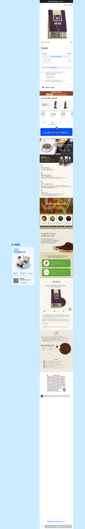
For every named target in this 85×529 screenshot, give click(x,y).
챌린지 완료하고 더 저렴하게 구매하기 (56, 521)
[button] (16, 245)
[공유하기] (71, 42)
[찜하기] (49, 108)
